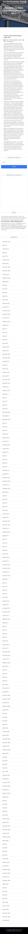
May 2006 (4, 851)
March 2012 (5, 597)
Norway (13, 225)
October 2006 (5, 833)
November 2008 (6, 742)
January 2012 (5, 604)
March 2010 (5, 684)
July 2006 (4, 844)
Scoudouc (3, 228)
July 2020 (4, 285)
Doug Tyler (23, 219)
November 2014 (6, 481)
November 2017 (6, 383)
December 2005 (6, 869)
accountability (3, 216)
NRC (15, 225)
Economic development (12, 221)
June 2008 (4, 760)
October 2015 (5, 448)
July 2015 (4, 455)
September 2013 (6, 532)
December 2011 (6, 608)
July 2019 (4, 328)
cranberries (24, 217)
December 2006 (6, 826)
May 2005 (4, 895)
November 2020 (6, 270)
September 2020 (6, 278)
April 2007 (4, 811)
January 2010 (5, 691)
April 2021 (4, 252)
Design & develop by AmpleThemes (14, 931)
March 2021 (5, 256)
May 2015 (4, 463)
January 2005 (5, 909)
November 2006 (6, 829)
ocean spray (24, 225)
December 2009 (6, 695)
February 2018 (5, 372)
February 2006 (5, 862)
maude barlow (20, 224)
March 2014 (5, 510)
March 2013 (5, 553)
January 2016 (5, 441)
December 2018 (6, 354)
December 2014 (6, 477)
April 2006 (4, 855)
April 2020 (4, 296)
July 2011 (4, 626)
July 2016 (4, 423)
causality (9, 217)
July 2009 (4, 713)
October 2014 (5, 484)
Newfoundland (8, 225)
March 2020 (5, 299)
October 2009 (5, 702)
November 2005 (6, 873)
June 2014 (4, 499)
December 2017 (6, 379)
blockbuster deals (21, 216)
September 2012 (6, 575)
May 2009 (4, 720)
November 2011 (6, 611)
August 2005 (5, 884)
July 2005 (4, 887)
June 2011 (4, 630)
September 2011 (6, 619)
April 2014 (4, 506)
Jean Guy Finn (3, 224)
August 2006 (5, 840)
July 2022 (4, 245)
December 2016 (6, 412)
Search (14, 167)
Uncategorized (10, 41)
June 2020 (4, 288)
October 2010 (5, 659)
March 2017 (5, 408)
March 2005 (5, 902)
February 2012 (5, 601)
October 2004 (5, 920)
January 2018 (5, 376)
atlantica (15, 216)
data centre (9, 219)
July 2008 (4, 757)
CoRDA (21, 217)
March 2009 (5, 728)
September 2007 (6, 793)
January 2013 (5, 561)
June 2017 (4, 401)
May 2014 (4, 503)
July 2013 (4, 539)
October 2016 (5, 416)
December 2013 (6, 521)
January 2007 (5, 822)
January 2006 (5, 866)
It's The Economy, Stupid (14, 2)
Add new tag (8, 216)
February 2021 (5, 259)
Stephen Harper (18, 228)
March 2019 (5, 343)
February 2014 (5, 513)
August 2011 (5, 622)
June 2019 (4, 332)
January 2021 (5, 263)
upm (6, 229)
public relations (5, 227)
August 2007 (5, 797)
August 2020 (5, 281)
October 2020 (5, 274)
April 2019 (4, 339)
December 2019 (6, 310)
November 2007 (6, 786)
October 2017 (5, 386)
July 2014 (4, 495)
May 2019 (4, 336)
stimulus (23, 228)
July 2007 (4, 800)
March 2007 (5, 815)
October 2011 (5, 615)
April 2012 (4, 593)
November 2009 (6, 699)
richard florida (19, 227)
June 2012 (4, 586)
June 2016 (4, 426)
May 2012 (4, 590)
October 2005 (5, 876)
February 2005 (5, 905)
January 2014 (5, 517)
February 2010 (5, 688)
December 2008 (6, 739)
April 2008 (4, 768)
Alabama (12, 216)
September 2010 (6, 662)
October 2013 (5, 528)
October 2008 (5, 746)
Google (19, 223)
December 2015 (6, 445)
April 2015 (4, 466)
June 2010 (4, 673)
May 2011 (4, 633)
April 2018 (4, 365)
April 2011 (4, 637)
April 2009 (4, 724)
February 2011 (5, 644)
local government (14, 224)
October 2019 (5, 318)
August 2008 (5, 753)
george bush (7, 223)
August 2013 (5, 535)
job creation (8, 224)
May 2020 (4, 292)
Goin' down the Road (13, 223)
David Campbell (18, 40)
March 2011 (5, 641)
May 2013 (4, 546)
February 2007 (5, 818)
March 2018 (5, 368)
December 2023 (6, 241)
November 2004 (6, 916)
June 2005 (4, 891)
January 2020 (5, 307)
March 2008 (5, 771)
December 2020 (6, 267)
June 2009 (4, 717)
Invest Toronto (23, 223)
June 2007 (4, 804)
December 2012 (6, 564)
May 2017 (4, 405)
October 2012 (5, 572)
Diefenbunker (18, 219)
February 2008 (5, 775)
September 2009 (6, 706)
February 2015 (5, 470)
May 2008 (4, 764)
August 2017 (5, 394)
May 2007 (4, 807)
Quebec (9, 227)
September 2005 (6, 880)
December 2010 (6, 651)
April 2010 (4, 680)
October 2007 (5, 789)
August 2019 (5, 325)
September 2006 (6, 837)
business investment (4, 217)
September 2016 (6, 419)
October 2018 (5, 361)
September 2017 (6, 390)
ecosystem (3, 223)
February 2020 (5, 303)
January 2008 (5, 778)
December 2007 (6, 782)
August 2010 (5, 666)
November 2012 (6, 568)
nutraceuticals (19, 225)
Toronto (2, 229)
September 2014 (6, 488)
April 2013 (4, 550)
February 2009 (5, 731)
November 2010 (6, 655)
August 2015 (5, 452)
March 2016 (5, 434)
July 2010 (4, 670)
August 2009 (5, 709)
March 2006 (5, 858)
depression (13, 219)
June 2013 (4, 543)
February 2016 (5, 437)
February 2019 (5, 347)
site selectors (12, 228)
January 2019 (5, 350)
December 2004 (6, 913)
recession (13, 227)
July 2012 (4, 582)
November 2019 (6, 314)
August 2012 (5, 579)
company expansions (15, 217)
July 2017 (4, 397)
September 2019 (6, 321)
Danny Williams (3, 219)
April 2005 (4, 898)
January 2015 (5, 474)
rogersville (24, 227)
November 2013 (6, 524)
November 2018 (6, 357)
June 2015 (4, 459)
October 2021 (5, 249)
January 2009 (5, 735)
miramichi (3, 225)
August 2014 (5, 492)
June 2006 (4, 847)
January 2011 (5, 648)
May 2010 (4, 677)
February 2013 (5, 557)
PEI (1, 227)
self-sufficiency (7, 228)
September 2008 (6, 749)
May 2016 (4, 430)
